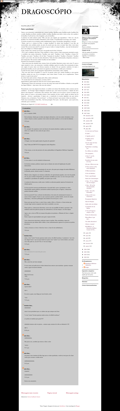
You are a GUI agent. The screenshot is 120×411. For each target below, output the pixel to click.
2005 (85, 252)
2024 (85, 82)
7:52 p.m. (26, 254)
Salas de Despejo (89, 201)
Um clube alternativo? (91, 221)
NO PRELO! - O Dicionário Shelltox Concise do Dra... (90, 228)
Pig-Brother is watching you (91, 147)
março (87, 241)
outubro (88, 121)
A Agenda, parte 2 (90, 136)
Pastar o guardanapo (90, 176)
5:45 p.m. (26, 244)
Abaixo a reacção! (89, 224)
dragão (87, 267)
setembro (88, 123)
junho (87, 233)
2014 (85, 98)
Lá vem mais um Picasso (91, 131)
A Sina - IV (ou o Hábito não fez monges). (91, 181)
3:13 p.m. (26, 152)
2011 (85, 103)
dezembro (88, 116)
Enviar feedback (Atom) (34, 397)
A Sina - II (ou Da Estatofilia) (90, 191)
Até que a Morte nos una (91, 164)
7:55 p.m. (26, 300)
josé (25, 158)
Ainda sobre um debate (91, 204)
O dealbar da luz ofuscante (89, 139)
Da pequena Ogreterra (91, 199)
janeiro (87, 246)
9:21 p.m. (26, 363)
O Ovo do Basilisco (90, 173)
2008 (85, 111)
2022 (85, 87)
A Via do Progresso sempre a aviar (90, 211)
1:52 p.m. (26, 121)
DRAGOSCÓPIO (46, 12)
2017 (85, 90)
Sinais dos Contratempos (91, 178)
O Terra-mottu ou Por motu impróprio (91, 167)
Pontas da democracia (91, 215)
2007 (85, 113)
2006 (85, 249)
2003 (85, 257)
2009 (85, 108)
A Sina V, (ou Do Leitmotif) (89, 156)
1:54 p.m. (26, 133)
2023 (85, 84)
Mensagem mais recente (29, 393)
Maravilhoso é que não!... (90, 218)
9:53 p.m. (26, 377)
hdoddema (62, 406)
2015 (85, 95)
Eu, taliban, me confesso (91, 151)
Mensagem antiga (72, 393)
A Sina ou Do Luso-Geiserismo (90, 195)
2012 (85, 100)
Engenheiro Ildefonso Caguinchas (90, 264)
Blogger (78, 406)
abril (87, 238)
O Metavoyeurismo (90, 171)
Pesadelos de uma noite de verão (91, 161)
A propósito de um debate (90, 207)
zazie (25, 111)
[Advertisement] (51, 388)
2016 (85, 92)
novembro (88, 118)
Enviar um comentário (30, 381)
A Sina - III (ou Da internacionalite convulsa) (90, 186)
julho (87, 129)
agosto (87, 126)
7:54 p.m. (26, 279)
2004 (85, 254)
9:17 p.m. (26, 348)
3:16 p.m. (26, 230)
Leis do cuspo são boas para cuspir (91, 143)
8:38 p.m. (26, 330)
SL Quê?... (88, 133)
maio (87, 236)
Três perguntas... (89, 153)
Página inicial (52, 393)
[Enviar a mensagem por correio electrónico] (51, 104)
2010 (85, 105)
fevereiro (88, 243)
